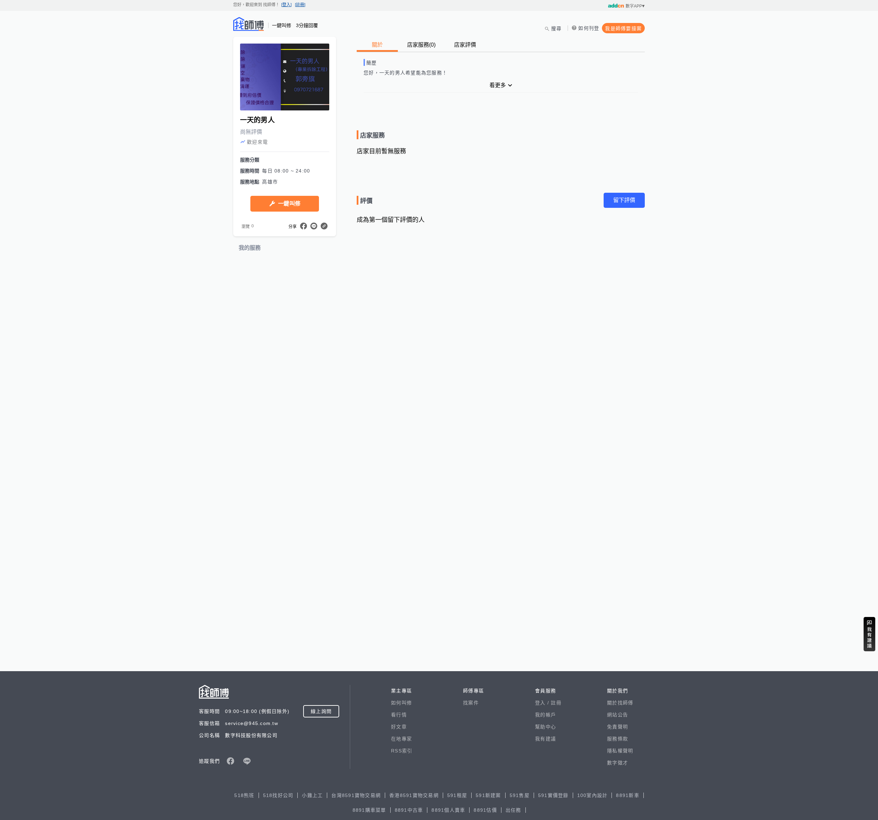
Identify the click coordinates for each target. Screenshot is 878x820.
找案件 (471, 702)
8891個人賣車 (448, 810)
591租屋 (457, 795)
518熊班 (244, 795)
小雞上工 (312, 795)
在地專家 (401, 738)
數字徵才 (617, 762)
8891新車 (627, 795)
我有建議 (545, 738)
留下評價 (624, 200)
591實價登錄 (553, 795)
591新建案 (488, 795)
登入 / (543, 702)
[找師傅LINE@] (246, 761)
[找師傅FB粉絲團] (230, 761)
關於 (377, 45)
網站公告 (617, 714)
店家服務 (421, 45)
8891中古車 (409, 810)
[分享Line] (313, 226)
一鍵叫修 (289, 203)
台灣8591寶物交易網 (356, 795)
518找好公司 (278, 795)
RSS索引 (401, 750)
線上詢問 (321, 711)
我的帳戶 (545, 714)
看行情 (399, 714)
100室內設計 (592, 795)
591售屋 (520, 795)
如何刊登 (588, 28)
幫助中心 (545, 726)
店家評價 (465, 45)
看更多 (497, 85)
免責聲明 (617, 726)
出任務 (513, 810)
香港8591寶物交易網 (414, 795)
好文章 (399, 726)
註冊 (556, 702)
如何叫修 (401, 702)
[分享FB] (303, 226)
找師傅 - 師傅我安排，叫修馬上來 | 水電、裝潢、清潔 (248, 24)
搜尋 (556, 28)
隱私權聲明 (620, 750)
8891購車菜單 (369, 810)
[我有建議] (869, 634)
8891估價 (485, 810)
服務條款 (617, 738)
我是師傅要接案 (623, 28)
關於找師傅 (620, 702)
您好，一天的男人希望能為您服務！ (405, 72)
